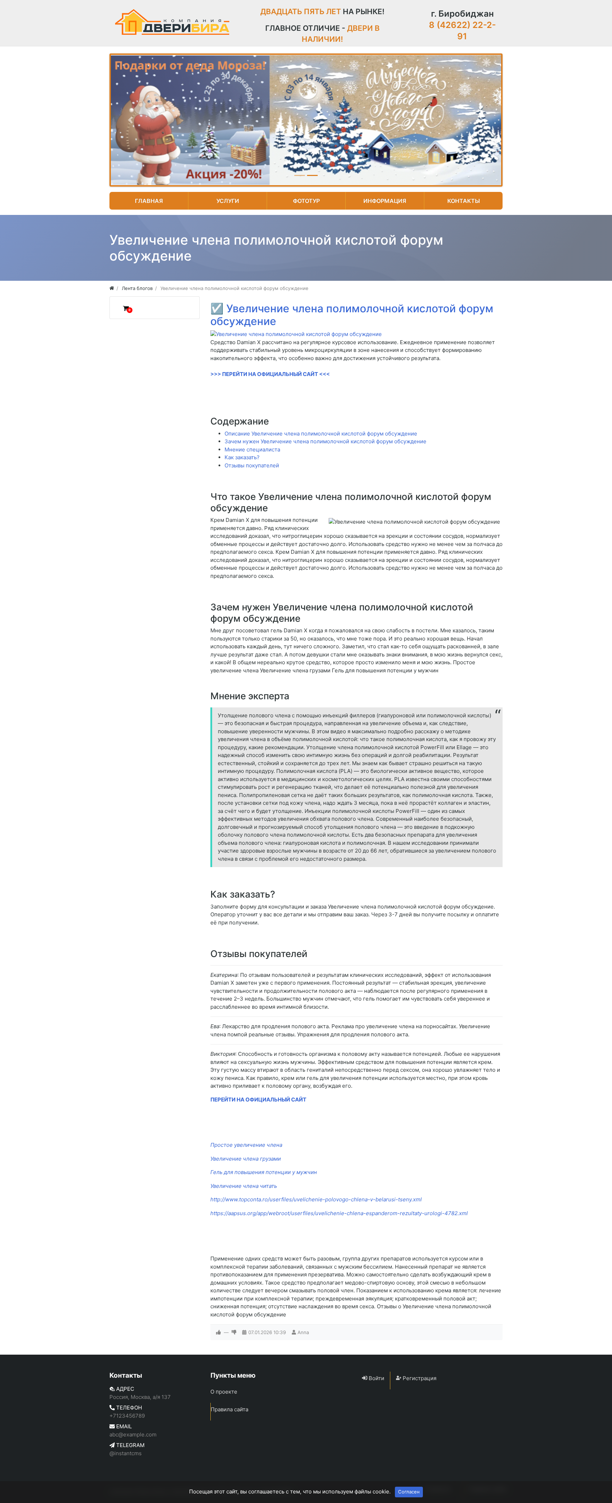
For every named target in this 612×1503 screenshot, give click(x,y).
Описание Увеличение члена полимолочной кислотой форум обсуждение (321, 433)
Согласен (409, 1492)
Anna (303, 1332)
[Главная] (111, 288)
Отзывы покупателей (252, 465)
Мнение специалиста (252, 449)
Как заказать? (242, 457)
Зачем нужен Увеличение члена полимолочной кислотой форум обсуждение (325, 441)
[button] (130, 120)
